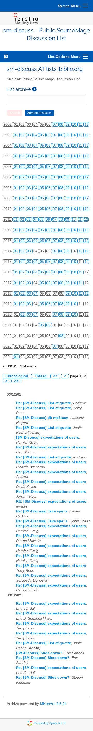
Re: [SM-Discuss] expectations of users (51, 447)
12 (86, 124)
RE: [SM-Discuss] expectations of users (51, 501)
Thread (41, 376)
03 (29, 135)
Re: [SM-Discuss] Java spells (41, 511)
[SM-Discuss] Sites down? (39, 653)
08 (61, 124)
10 (74, 124)
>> (16, 381)
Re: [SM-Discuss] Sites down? (42, 658)
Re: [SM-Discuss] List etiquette (43, 403)
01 (16, 135)
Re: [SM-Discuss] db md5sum (42, 418)
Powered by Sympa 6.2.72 (50, 723)
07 (55, 124)
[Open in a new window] (34, 89)
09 (68, 124)
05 (42, 135)
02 (23, 135)
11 (81, 124)
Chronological (17, 376)
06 (48, 135)
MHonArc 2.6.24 (53, 704)
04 (35, 135)
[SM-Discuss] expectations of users (47, 437)
